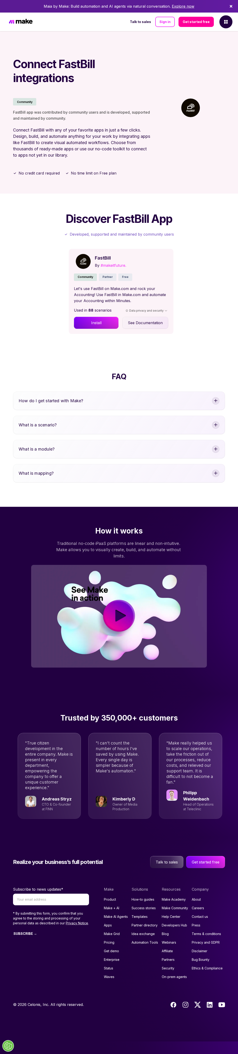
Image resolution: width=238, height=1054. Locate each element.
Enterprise (111, 960)
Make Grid (112, 934)
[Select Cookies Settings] (8, 1046)
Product (110, 899)
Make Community (175, 908)
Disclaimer (199, 951)
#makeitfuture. (113, 265)
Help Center (171, 917)
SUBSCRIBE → (25, 933)
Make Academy (174, 899)
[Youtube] (221, 1004)
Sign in (165, 22)
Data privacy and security (146, 310)
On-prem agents (174, 977)
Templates (140, 917)
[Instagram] (185, 1004)
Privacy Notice (77, 923)
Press (196, 925)
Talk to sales (140, 22)
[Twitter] (197, 1004)
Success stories (144, 908)
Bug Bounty (200, 960)
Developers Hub (174, 925)
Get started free (196, 22)
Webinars (169, 942)
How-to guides (143, 899)
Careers (198, 908)
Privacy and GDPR (206, 942)
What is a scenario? (38, 424)
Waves (109, 977)
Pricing (109, 942)
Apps (108, 925)
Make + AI (111, 908)
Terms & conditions (206, 934)
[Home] (21, 22)
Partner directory (145, 925)
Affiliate (167, 951)
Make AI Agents (116, 917)
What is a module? (37, 449)
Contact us (200, 917)
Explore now (183, 6)
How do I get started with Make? (51, 400)
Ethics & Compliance (207, 968)
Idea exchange (143, 934)
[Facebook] (173, 1004)
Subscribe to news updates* (38, 889)
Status (108, 968)
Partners (168, 960)
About (196, 899)
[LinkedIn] (209, 1004)
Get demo (111, 951)
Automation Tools (145, 942)
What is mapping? (36, 473)
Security (168, 968)
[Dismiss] (231, 6)
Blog (165, 934)
